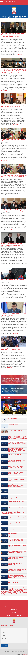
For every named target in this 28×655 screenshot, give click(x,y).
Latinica (20, 3)
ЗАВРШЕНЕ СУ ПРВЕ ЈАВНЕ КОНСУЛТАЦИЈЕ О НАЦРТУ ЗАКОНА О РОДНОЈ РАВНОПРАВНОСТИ (16, 535)
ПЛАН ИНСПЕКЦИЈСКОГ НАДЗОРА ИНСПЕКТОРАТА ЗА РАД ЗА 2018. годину (17, 540)
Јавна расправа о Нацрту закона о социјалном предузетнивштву (15, 467)
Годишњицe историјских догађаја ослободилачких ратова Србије (15, 490)
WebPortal (25, 654)
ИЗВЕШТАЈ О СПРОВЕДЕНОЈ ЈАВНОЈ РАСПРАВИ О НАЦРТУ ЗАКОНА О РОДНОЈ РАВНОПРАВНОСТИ (17, 503)
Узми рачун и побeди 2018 (14, 418)
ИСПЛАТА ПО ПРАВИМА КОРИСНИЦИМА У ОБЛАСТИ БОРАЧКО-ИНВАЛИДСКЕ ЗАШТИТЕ (17, 479)
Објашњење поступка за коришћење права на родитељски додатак (16, 461)
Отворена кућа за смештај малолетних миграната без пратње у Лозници (12, 348)
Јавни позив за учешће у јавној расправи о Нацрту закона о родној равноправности (17, 497)
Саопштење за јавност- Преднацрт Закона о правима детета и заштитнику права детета (16, 443)
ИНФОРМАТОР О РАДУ (14, 609)
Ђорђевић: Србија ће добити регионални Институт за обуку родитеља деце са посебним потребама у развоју (13, 35)
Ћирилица (16, 3)
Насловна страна (4, 19)
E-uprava (14, 600)
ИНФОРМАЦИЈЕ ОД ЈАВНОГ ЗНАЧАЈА (14, 615)
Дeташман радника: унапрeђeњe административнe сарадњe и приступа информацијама (17, 576)
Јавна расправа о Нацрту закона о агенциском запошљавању (15, 473)
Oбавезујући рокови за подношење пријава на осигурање (16, 558)
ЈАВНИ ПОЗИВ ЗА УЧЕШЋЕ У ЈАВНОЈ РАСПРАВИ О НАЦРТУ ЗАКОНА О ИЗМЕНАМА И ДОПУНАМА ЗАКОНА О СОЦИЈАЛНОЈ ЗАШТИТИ (16, 450)
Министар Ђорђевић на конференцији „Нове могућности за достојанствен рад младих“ (14, 105)
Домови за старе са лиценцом (15, 430)
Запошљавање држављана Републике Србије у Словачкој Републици (17, 552)
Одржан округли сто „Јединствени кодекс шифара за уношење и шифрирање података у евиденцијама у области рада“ (14, 70)
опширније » (20, 54)
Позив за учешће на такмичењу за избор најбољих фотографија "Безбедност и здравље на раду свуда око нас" (17, 485)
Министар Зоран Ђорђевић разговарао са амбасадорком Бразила (13, 140)
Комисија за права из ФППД (14, 454)
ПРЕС (14, 603)
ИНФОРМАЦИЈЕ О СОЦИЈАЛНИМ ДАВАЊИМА (14, 606)
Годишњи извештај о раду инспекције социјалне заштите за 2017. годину (16, 522)
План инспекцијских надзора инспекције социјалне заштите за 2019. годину (17, 517)
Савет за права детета (13, 424)
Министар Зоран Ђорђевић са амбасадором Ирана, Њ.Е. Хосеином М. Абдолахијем (14, 175)
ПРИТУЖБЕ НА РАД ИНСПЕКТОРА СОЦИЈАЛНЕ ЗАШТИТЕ (15, 582)
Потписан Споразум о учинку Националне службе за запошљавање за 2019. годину (13, 244)
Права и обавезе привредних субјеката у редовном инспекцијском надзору (17, 570)
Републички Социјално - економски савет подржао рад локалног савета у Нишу (13, 210)
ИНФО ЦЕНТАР (14, 612)
